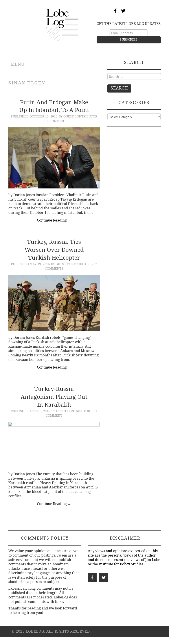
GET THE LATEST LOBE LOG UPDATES (129, 24)
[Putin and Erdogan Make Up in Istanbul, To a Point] (54, 157)
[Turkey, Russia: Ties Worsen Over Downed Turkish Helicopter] (54, 303)
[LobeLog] (62, 24)
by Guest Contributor (78, 116)
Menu (17, 64)
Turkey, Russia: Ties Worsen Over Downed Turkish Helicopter (54, 249)
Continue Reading (54, 220)
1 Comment (56, 121)
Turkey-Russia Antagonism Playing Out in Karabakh (54, 397)
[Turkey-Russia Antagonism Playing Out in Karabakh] (54, 445)
